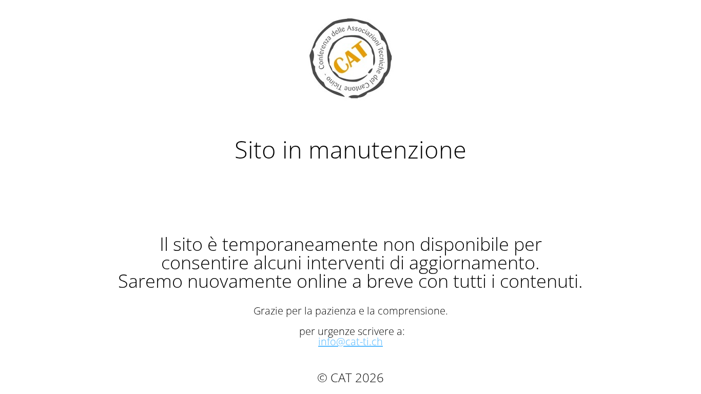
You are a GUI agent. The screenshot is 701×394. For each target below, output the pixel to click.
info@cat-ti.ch (350, 341)
